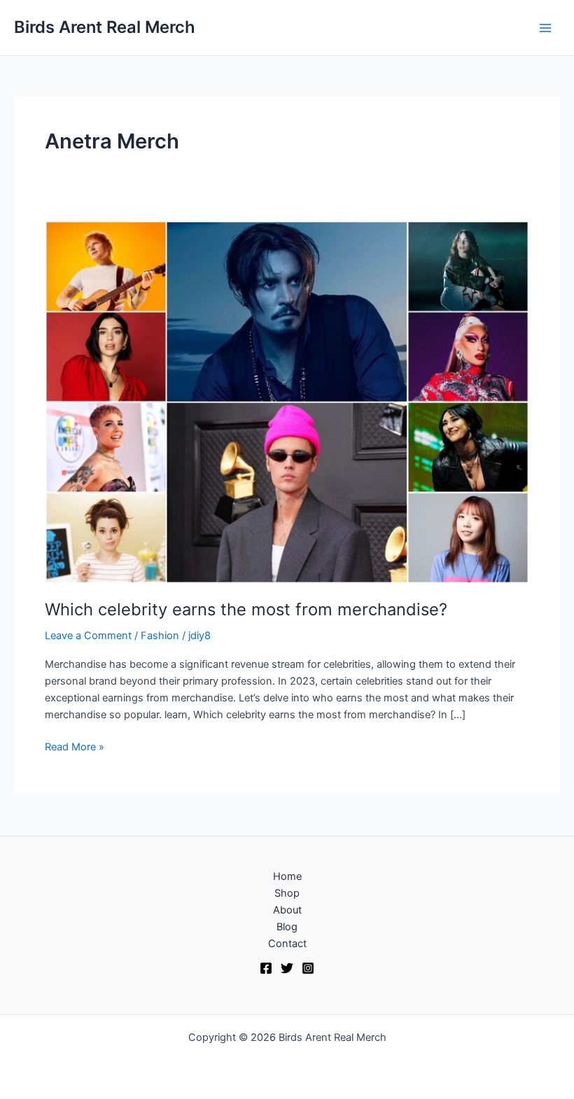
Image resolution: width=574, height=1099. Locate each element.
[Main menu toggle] (545, 28)
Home (287, 876)
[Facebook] (266, 968)
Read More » (74, 745)
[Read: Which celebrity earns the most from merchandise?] (287, 401)
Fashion (160, 635)
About (287, 910)
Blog (287, 926)
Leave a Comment (88, 635)
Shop (287, 893)
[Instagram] (308, 968)
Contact (287, 943)
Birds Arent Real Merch (104, 27)
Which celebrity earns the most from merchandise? (246, 609)
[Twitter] (287, 968)
